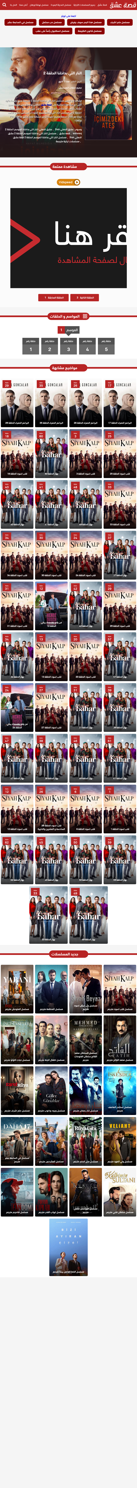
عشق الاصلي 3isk (64, 129)
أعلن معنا (23, 5)
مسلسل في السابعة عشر (20, 22)
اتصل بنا (13, 5)
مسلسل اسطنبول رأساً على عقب (52, 31)
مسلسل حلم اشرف (120, 22)
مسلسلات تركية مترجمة (67, 141)
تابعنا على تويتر (68, 16)
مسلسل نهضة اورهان (39, 5)
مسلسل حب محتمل (52, 22)
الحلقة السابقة (54, 297)
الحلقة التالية (85, 297)
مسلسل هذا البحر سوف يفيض (86, 22)
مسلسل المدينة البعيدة (61, 5)
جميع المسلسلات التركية (84, 5)
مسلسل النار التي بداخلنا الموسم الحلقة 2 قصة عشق (39, 137)
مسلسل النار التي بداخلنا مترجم (66, 93)
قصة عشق (102, 5)
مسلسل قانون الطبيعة (90, 31)
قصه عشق (64, 133)
